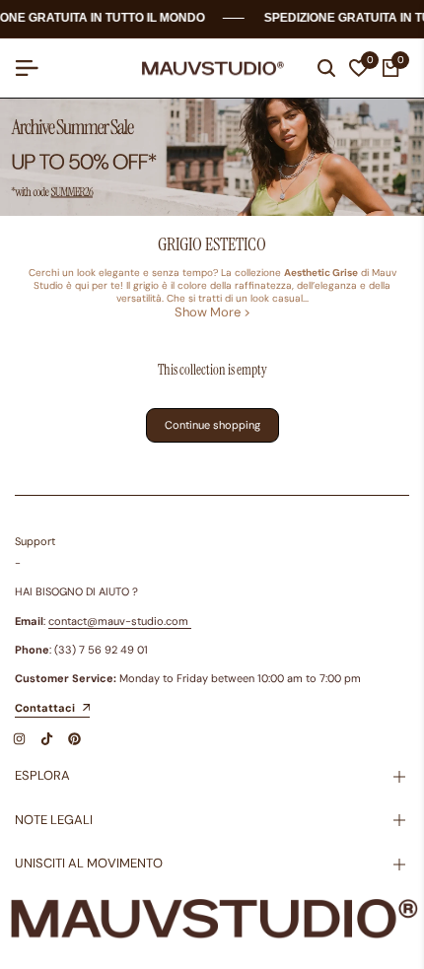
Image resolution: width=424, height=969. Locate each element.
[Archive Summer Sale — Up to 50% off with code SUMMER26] (212, 158)
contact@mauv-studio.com (118, 621)
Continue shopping (212, 425)
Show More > (212, 312)
